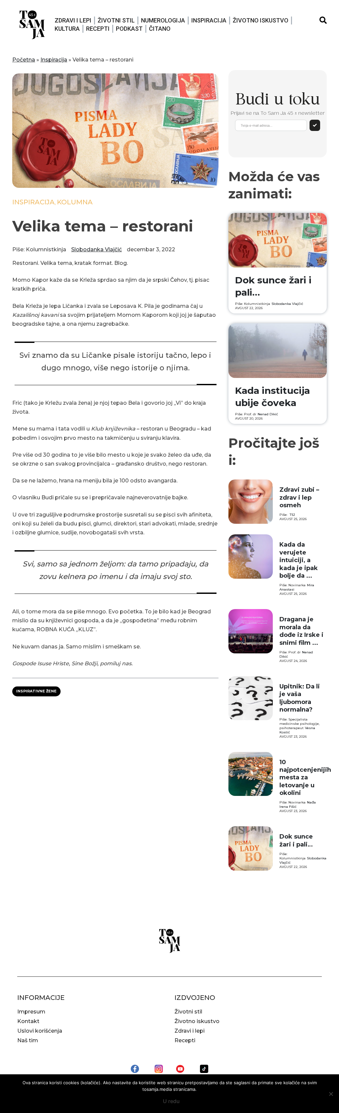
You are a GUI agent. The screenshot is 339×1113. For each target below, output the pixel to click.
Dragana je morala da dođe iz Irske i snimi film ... (301, 631)
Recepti (98, 28)
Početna (23, 60)
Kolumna (75, 202)
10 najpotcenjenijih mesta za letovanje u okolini (305, 778)
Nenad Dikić (268, 414)
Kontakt (28, 1021)
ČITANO (159, 28)
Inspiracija (208, 20)
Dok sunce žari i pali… (296, 840)
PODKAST (129, 28)
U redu (171, 1101)
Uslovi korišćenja (39, 1031)
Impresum (31, 1012)
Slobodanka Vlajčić (96, 249)
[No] (330, 1094)
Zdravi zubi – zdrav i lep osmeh (299, 497)
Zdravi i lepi (73, 20)
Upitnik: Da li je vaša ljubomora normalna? (299, 698)
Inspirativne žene (36, 691)
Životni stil (116, 20)
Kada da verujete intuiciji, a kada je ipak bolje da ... (298, 560)
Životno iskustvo (260, 20)
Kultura (67, 28)
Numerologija (163, 20)
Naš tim (27, 1040)
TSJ (292, 515)
